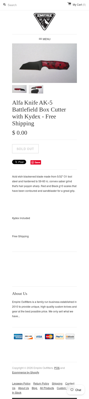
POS (57, 368)
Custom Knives (66, 388)
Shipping (57, 383)
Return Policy (41, 383)
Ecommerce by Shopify (25, 372)
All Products (47, 388)
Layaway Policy (21, 383)
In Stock (16, 392)
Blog (35, 388)
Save (37, 162)
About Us (23, 388)
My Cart (79, 4)
